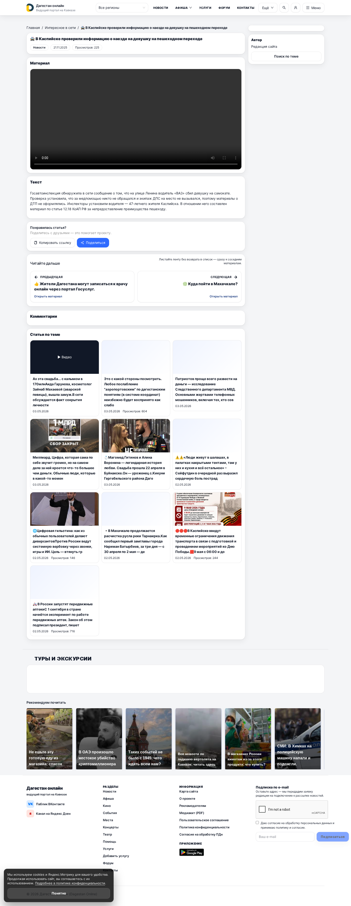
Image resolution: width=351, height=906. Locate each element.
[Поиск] (284, 7)
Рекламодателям (192, 806)
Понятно (59, 893)
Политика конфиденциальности (204, 827)
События (110, 813)
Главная (33, 28)
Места (108, 820)
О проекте (187, 798)
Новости (160, 8)
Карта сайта (188, 791)
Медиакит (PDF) (191, 813)
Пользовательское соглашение (204, 820)
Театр (107, 834)
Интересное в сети (60, 28)
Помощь (109, 841)
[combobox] (120, 7)
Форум (224, 8)
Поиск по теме (286, 56)
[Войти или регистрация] (295, 7)
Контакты (245, 8)
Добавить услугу (116, 856)
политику (282, 827)
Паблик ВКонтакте (46, 804)
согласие (298, 827)
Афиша (181, 8)
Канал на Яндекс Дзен (50, 813)
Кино (107, 806)
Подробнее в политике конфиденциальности (70, 883)
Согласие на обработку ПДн (201, 834)
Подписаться (333, 837)
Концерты (110, 827)
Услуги (205, 8)
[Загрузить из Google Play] (191, 852)
